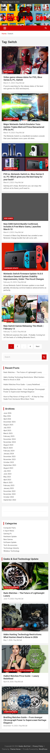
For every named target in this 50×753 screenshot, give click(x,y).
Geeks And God (24, 746)
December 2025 (9, 422)
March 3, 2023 (8, 232)
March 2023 (7, 482)
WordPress (43, 749)
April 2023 (7, 480)
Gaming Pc (7, 534)
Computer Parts (10, 168)
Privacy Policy (38, 746)
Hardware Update (11, 119)
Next (37, 346)
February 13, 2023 (10, 332)
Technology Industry (11, 548)
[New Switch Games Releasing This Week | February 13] (25, 309)
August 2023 (8, 468)
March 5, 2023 (8, 182)
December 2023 (9, 456)
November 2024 (9, 442)
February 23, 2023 (10, 282)
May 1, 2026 (7, 640)
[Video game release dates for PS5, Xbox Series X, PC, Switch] (25, 60)
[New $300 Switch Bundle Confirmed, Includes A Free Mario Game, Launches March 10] (25, 207)
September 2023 (9, 465)
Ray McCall (20, 83)
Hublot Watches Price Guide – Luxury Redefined (21, 384)
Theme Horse (15, 749)
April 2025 (7, 430)
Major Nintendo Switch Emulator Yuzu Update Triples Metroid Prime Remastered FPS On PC (23, 127)
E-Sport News (8, 531)
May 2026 (7, 416)
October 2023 (8, 462)
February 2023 (8, 485)
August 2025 (8, 425)
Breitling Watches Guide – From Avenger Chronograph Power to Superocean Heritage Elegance (24, 720)
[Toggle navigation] (5, 28)
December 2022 (9, 491)
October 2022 (8, 497)
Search (44, 357)
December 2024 (9, 439)
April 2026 (7, 419)
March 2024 (7, 448)
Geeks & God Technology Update (20, 559)
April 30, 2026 (8, 682)
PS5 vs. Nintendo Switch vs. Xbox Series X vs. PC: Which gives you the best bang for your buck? (23, 177)
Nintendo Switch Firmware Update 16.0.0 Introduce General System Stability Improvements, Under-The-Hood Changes (23, 276)
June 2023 (7, 474)
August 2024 (8, 445)
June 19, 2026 (8, 599)
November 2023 (9, 459)
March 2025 (7, 433)
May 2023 (7, 477)
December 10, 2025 (10, 726)
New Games (8, 72)
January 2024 (8, 454)
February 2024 (8, 451)
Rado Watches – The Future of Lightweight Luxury (22, 372)
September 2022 (9, 500)
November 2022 (9, 494)
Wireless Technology (11, 551)
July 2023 (7, 471)
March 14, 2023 (9, 133)
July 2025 (7, 428)
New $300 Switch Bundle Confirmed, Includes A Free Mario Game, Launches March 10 (22, 227)
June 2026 (7, 413)
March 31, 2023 (9, 83)
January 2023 (8, 488)
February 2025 (8, 436)
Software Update (9, 542)
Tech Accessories (10, 545)
